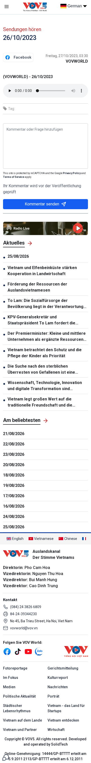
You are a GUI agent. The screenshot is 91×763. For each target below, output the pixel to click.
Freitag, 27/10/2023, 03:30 (67, 56)
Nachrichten (58, 687)
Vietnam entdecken (63, 720)
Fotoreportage (15, 668)
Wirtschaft (56, 730)
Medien (9, 687)
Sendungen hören (22, 29)
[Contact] (5, 757)
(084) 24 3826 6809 (25, 607)
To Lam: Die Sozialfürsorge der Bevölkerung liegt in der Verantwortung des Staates (45, 304)
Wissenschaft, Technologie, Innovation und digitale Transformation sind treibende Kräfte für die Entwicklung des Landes (46, 386)
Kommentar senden (42, 204)
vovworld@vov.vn (24, 628)
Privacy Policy (72, 173)
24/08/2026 (13, 516)
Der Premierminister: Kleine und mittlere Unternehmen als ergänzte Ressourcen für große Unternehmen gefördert (47, 337)
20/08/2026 (13, 464)
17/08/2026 (13, 495)
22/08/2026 (13, 444)
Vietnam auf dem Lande (22, 720)
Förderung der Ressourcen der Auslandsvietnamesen (37, 287)
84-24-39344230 (23, 614)
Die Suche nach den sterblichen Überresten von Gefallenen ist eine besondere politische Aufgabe (41, 369)
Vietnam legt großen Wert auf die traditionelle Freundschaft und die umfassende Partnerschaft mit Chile (43, 402)
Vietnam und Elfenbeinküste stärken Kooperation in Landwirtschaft (42, 270)
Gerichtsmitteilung (63, 668)
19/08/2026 (13, 485)
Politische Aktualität (19, 696)
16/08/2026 (13, 506)
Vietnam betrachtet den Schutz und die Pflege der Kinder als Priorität (45, 352)
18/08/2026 (13, 475)
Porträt (53, 696)
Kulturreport (58, 678)
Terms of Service (13, 177)
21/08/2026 (13, 433)
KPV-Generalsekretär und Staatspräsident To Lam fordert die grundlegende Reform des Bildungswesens (41, 320)
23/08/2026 (13, 454)
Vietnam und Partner (20, 730)
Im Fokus (10, 678)
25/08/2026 (18, 256)
